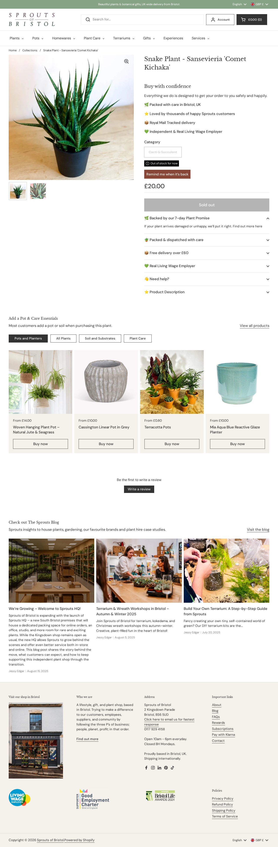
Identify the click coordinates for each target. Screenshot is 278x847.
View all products (254, 325)
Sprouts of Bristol (50, 840)
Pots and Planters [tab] (28, 338)
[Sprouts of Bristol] (32, 19)
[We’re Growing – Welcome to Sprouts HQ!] (51, 571)
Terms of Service (225, 816)
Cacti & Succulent (163, 152)
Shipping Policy (223, 810)
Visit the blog (258, 529)
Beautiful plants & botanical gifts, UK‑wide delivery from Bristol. (139, 4)
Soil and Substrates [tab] (100, 338)
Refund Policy (222, 804)
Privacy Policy (222, 798)
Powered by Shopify (79, 840)
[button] (206, 218)
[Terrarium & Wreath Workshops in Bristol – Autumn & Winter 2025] (139, 571)
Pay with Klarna (223, 734)
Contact (218, 741)
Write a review (139, 489)
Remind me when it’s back (167, 174)
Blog (215, 711)
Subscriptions (222, 729)
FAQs (216, 717)
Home (13, 50)
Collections (29, 50)
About (216, 705)
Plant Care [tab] (138, 338)
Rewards (218, 723)
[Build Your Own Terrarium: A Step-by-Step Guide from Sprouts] (226, 571)
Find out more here (247, 226)
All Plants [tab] (63, 338)
